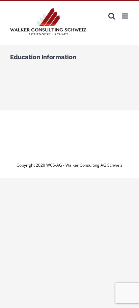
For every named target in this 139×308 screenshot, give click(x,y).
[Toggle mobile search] (111, 16)
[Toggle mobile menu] (125, 16)
